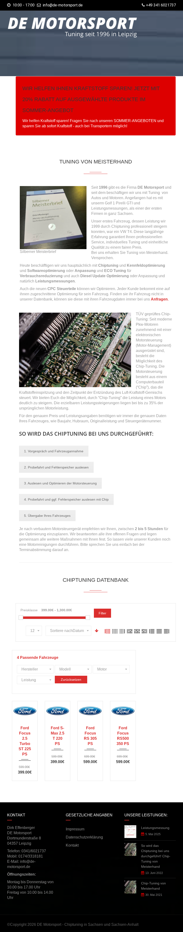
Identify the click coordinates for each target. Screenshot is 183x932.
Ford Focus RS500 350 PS (123, 736)
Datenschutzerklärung (84, 837)
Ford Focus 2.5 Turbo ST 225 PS (25, 741)
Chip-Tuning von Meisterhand (153, 885)
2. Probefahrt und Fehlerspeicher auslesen (56, 467)
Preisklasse (29, 610)
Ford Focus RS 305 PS (90, 736)
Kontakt (72, 845)
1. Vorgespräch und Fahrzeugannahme (53, 451)
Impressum (75, 829)
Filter (102, 613)
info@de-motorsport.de (63, 5)
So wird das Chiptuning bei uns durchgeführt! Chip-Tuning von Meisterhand (155, 856)
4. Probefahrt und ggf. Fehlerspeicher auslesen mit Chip (66, 499)
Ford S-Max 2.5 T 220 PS (57, 736)
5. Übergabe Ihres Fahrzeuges (47, 516)
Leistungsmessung (155, 828)
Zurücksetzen (71, 679)
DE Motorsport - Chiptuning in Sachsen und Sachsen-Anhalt (87, 924)
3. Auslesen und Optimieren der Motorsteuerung (60, 483)
